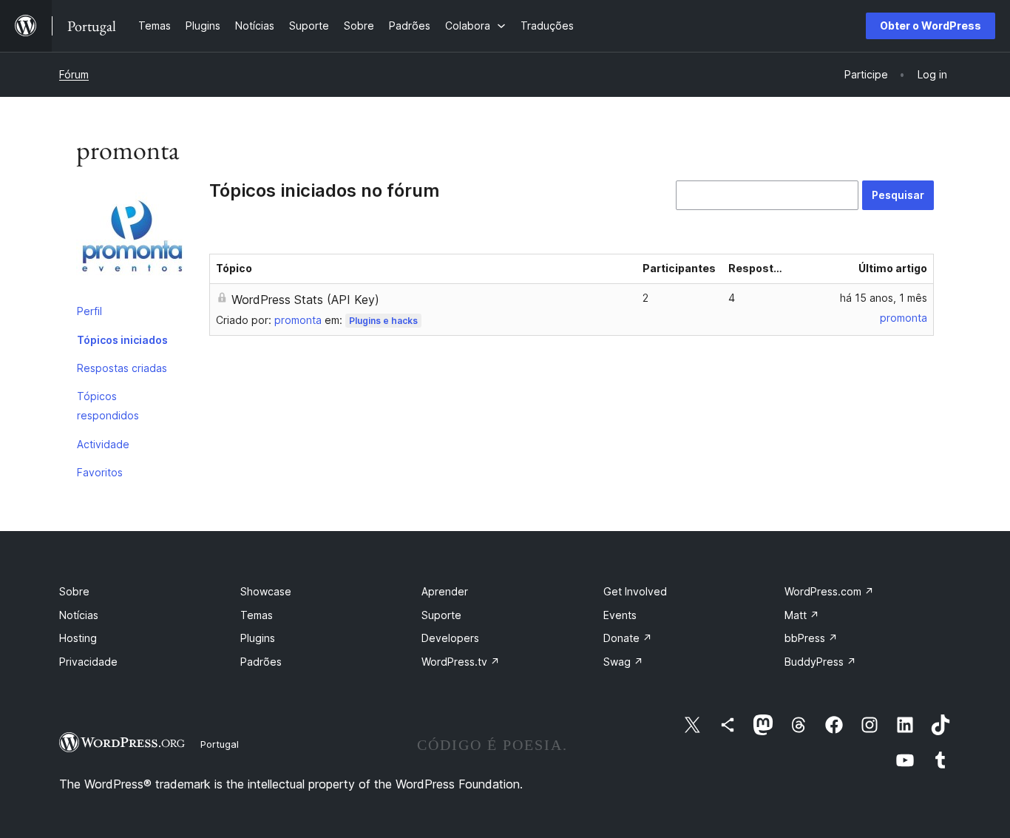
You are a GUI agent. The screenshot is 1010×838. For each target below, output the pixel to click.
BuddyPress (820, 661)
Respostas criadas (122, 368)
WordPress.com (829, 591)
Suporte (441, 615)
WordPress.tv (460, 661)
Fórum (74, 74)
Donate (627, 638)
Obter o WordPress (930, 25)
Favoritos (100, 472)
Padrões (261, 661)
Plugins (257, 638)
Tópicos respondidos (108, 406)
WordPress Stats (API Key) (305, 299)
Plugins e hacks (383, 320)
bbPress (811, 638)
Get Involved (635, 591)
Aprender (444, 591)
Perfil (89, 311)
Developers (450, 638)
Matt (801, 615)
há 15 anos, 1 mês (883, 297)
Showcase (265, 591)
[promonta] (131, 238)
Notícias (78, 615)
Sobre (74, 591)
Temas (256, 615)
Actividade (103, 444)
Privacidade (88, 661)
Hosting (78, 638)
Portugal (219, 744)
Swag (623, 661)
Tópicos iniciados (122, 340)
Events (620, 615)
